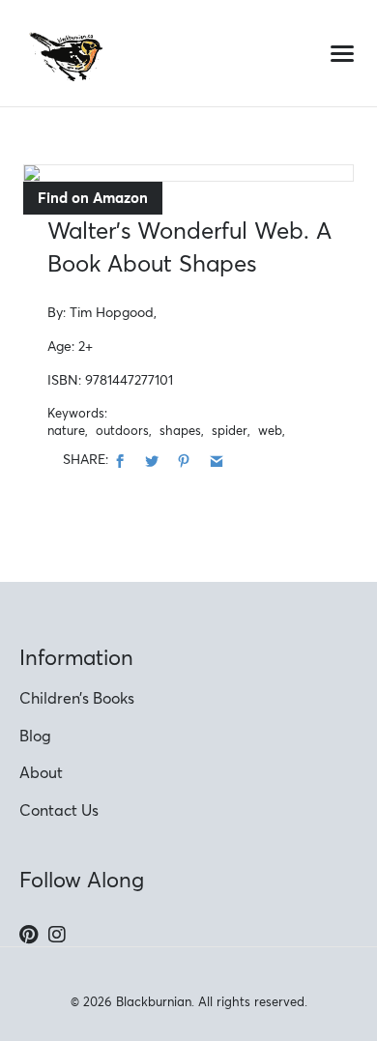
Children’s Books (76, 698)
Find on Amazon (93, 197)
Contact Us (59, 810)
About (41, 772)
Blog (35, 735)
